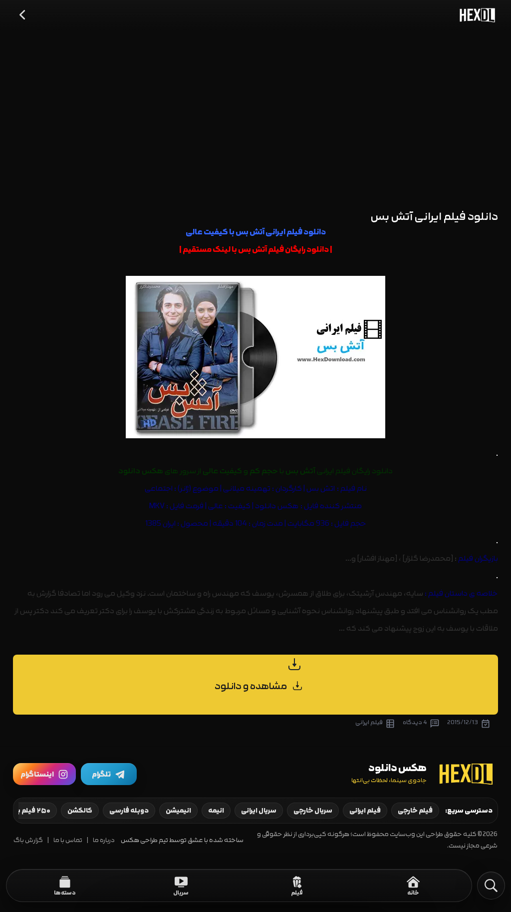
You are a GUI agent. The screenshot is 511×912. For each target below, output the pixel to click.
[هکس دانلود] (475, 14)
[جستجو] (491, 886)
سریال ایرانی (258, 811)
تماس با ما (67, 840)
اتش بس (320, 488)
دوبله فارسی (129, 811)
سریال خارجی (312, 811)
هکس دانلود (277, 506)
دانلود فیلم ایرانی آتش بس (434, 216)
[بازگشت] (23, 15)
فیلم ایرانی (365, 811)
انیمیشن (178, 811)
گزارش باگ (28, 840)
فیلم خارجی (415, 811)
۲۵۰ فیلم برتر (30, 811)
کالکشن (79, 811)
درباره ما (104, 840)
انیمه (216, 811)
